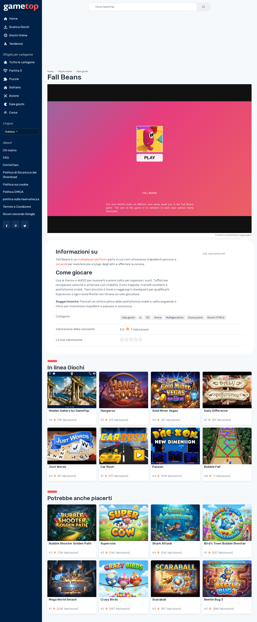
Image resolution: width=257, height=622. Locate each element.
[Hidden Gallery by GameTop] (71, 390)
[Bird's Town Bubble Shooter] (227, 522)
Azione (13, 95)
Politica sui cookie (15, 184)
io (140, 317)
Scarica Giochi (18, 27)
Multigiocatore (175, 317)
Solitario (14, 87)
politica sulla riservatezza (21, 199)
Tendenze (15, 43)
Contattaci (11, 165)
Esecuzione (195, 317)
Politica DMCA (13, 192)
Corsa (12, 112)
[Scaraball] (175, 578)
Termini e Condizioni (17, 206)
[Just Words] (71, 446)
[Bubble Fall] (227, 446)
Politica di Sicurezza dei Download (20, 175)
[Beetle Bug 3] (227, 578)
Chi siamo (10, 150)
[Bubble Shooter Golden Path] (71, 522)
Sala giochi (16, 104)
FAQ (6, 157)
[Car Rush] (123, 446)
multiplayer (86, 259)
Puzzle (13, 79)
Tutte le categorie (21, 62)
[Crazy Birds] (123, 578)
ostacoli (61, 264)
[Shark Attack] (175, 522)
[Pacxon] (175, 446)
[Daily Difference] (227, 390)
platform (100, 259)
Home (13, 18)
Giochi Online (17, 35)
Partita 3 (15, 70)
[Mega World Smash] (71, 578)
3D (147, 317)
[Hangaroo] (123, 390)
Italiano (10, 131)
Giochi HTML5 (215, 317)
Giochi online (65, 71)
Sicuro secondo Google (19, 214)
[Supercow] (123, 522)
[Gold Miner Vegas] (175, 390)
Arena (157, 317)
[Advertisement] (149, 41)
